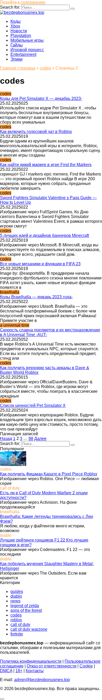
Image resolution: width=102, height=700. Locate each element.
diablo (16, 596)
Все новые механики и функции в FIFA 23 (40, 264)
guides (16, 591)
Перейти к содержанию (22, 2)
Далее (40, 438)
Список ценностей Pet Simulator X (33, 405)
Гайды (16, 45)
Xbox (15, 26)
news (15, 601)
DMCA (6, 671)
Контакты (35, 671)
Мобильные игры (27, 40)
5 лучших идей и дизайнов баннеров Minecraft (44, 235)
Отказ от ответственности (51, 666)
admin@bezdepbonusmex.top (42, 679)
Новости (18, 31)
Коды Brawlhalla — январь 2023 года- (36, 297)
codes (45, 68)
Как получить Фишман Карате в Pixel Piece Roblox (48, 474)
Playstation (20, 35)
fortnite (16, 634)
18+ (18, 671)
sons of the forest (26, 610)
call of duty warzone (28, 629)
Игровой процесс (27, 49)
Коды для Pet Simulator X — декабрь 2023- (41, 98)
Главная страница (17, 68)
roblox (16, 620)
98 (31, 438)
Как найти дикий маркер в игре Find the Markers (46, 164)
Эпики (16, 59)
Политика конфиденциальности (30, 661)
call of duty (20, 624)
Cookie (86, 666)
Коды (15, 21)
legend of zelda (24, 605)
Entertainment (23, 54)
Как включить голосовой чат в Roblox (36, 131)
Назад (6, 438)
